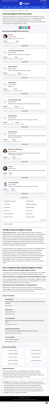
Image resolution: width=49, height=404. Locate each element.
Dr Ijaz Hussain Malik (31, 375)
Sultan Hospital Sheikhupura (34, 373)
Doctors (15, 7)
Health (9, 7)
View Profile (24, 45)
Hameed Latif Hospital (20, 373)
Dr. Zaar (10, 34)
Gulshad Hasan (12, 116)
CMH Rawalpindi (21, 375)
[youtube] (44, 0)
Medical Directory (35, 7)
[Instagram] (42, 0)
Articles (43, 7)
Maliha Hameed (12, 66)
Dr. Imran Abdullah (13, 182)
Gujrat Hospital (12, 371)
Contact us (20, 399)
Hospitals (20, 7)
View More (42, 220)
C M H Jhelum (26, 377)
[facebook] (41, 0)
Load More (24, 197)
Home (4, 7)
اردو (45, 4)
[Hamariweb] (24, 3)
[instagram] (29, 27)
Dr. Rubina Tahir (40, 375)
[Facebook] (20, 27)
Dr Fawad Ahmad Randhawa (16, 50)
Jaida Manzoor (12, 82)
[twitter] (46, 0)
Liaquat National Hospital (9, 373)
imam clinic (6, 371)
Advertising (26, 399)
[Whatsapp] (23, 27)
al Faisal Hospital (18, 377)
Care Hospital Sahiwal (22, 371)
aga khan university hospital (10, 375)
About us (15, 399)
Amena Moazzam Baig (14, 100)
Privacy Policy (33, 399)
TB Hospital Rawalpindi (8, 377)
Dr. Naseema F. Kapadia (34, 371)
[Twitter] (26, 27)
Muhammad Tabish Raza (15, 149)
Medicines (27, 7)
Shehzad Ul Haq (12, 132)
